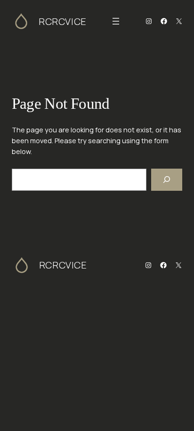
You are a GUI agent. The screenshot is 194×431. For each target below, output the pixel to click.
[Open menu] (115, 21)
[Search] (166, 180)
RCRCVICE (63, 21)
